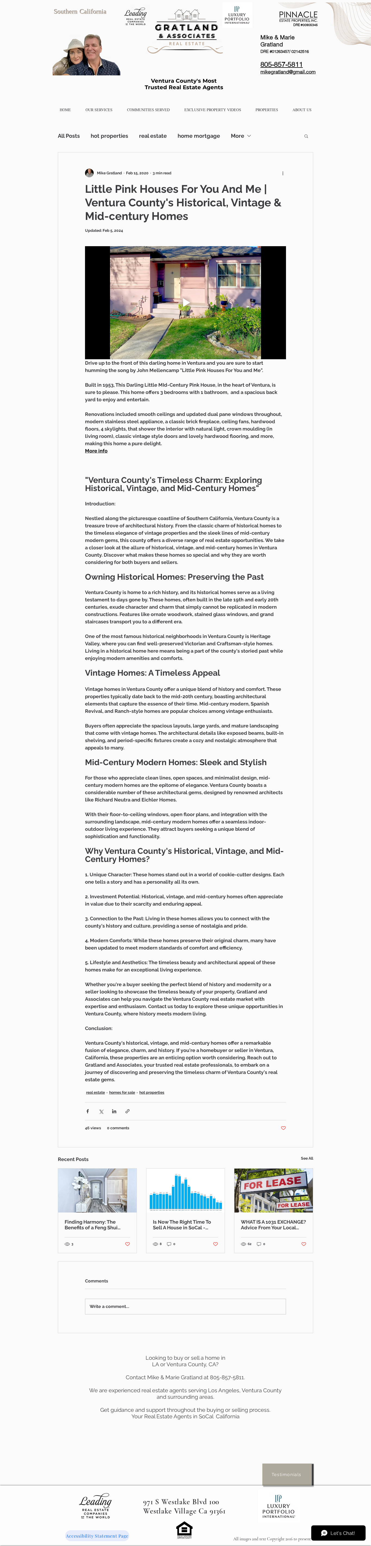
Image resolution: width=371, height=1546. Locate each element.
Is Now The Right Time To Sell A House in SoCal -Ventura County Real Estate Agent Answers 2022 (185, 1224)
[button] (99, 110)
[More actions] (282, 173)
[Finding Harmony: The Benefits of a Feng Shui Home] (97, 1191)
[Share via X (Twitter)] (100, 1111)
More (237, 136)
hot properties (109, 136)
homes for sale (122, 1092)
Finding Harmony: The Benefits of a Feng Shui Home (91, 1224)
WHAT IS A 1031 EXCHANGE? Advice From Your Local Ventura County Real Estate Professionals (273, 1224)
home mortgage (199, 136)
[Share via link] (127, 1111)
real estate (153, 136)
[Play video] (185, 302)
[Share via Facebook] (87, 1111)
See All (307, 1158)
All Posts (69, 136)
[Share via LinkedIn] (114, 1111)
